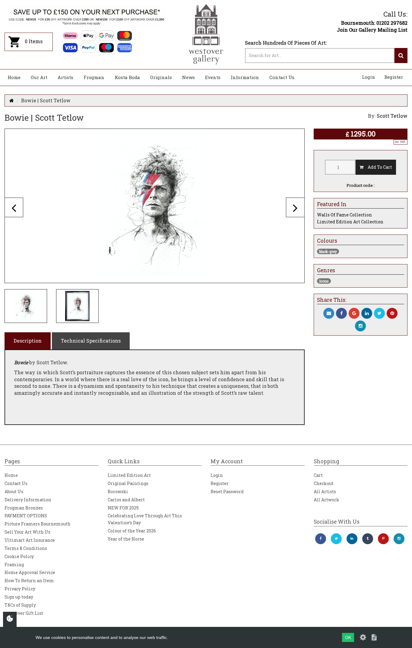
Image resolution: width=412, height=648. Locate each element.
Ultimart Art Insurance (30, 540)
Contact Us (281, 77)
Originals (161, 77)
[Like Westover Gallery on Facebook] (320, 538)
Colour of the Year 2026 (132, 531)
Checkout (324, 483)
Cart (318, 475)
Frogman (94, 77)
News (188, 77)
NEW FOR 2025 (123, 508)
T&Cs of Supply (20, 605)
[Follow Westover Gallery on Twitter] (336, 538)
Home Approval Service (30, 572)
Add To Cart (377, 167)
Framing (14, 564)
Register (393, 77)
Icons (324, 281)
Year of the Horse (126, 539)
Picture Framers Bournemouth (38, 524)
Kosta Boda (127, 77)
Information (245, 77)
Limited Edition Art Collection (350, 222)
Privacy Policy (20, 589)
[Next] (295, 207)
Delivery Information (28, 500)
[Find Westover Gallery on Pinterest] (383, 538)
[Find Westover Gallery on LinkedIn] (352, 538)
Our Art (39, 77)
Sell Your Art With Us (27, 532)
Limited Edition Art (129, 475)
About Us (14, 491)
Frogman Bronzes (24, 508)
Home (14, 77)
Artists (65, 77)
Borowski (118, 491)
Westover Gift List (24, 613)
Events (212, 77)
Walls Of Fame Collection (344, 215)
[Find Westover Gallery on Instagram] (399, 538)
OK (348, 637)
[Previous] (14, 207)
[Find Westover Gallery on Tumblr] (367, 538)
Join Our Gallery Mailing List (372, 30)
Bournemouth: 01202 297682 (374, 23)
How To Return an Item (29, 580)
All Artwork (326, 500)
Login (368, 77)
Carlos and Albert (126, 500)
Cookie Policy (19, 556)
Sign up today (19, 597)
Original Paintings (128, 483)
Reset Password (227, 491)
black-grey (328, 251)
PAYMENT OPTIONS (26, 516)
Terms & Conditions (26, 548)
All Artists (325, 491)
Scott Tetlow (392, 116)
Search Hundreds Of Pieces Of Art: (286, 43)
